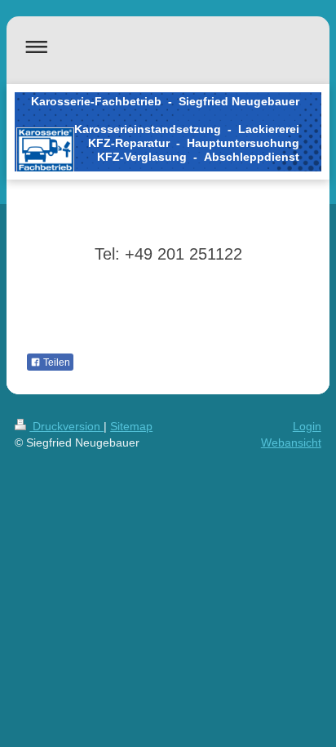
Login (307, 426)
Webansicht (291, 442)
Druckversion (66, 426)
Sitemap (131, 426)
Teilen (55, 362)
